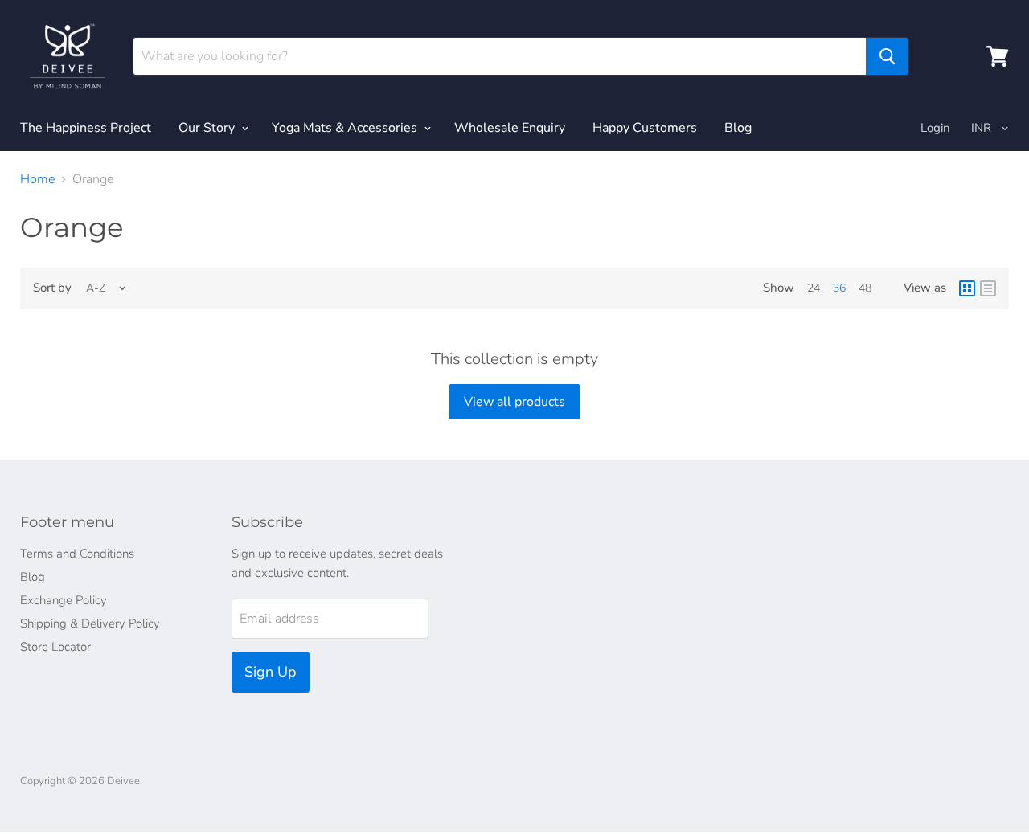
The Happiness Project (85, 128)
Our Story (208, 128)
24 (813, 288)
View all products (514, 402)
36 (839, 288)
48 (865, 288)
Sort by (52, 288)
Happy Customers (644, 128)
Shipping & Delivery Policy (90, 623)
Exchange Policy (63, 600)
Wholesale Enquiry (509, 128)
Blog (738, 128)
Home (37, 179)
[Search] (887, 56)
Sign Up (270, 671)
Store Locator (55, 647)
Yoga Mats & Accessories (346, 128)
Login (935, 128)
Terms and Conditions (77, 554)
